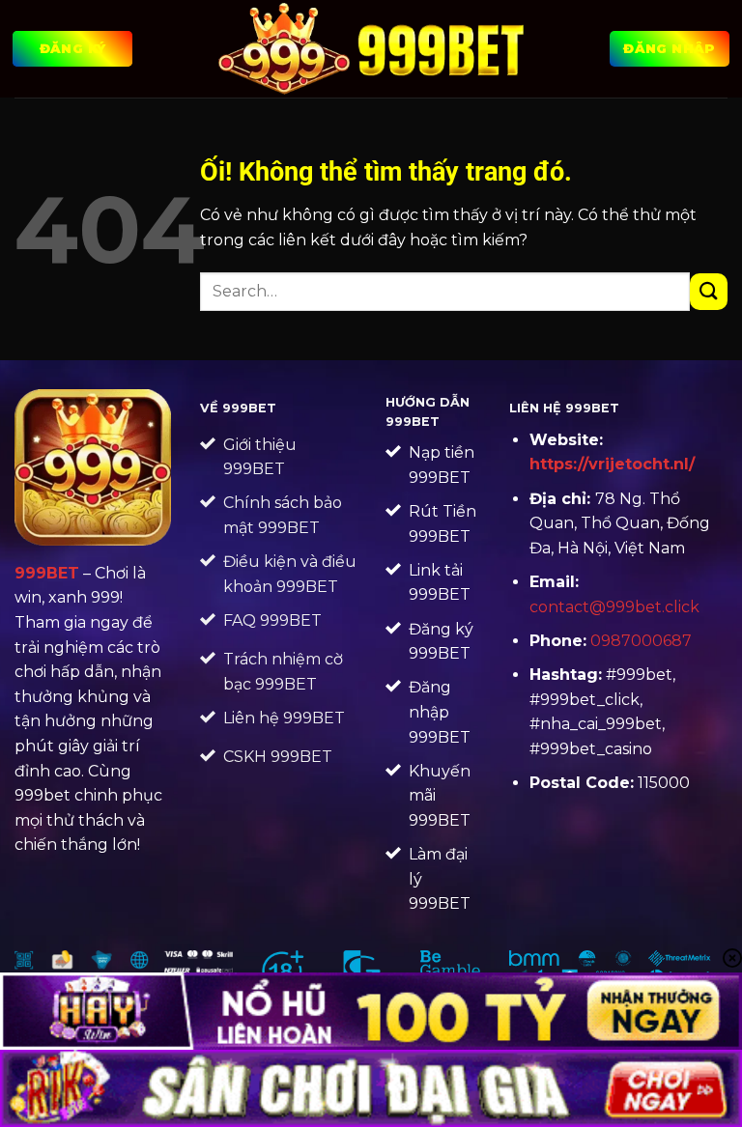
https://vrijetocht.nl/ (612, 464)
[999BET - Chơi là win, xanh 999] (371, 48)
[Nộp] (709, 292)
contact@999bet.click (614, 607)
